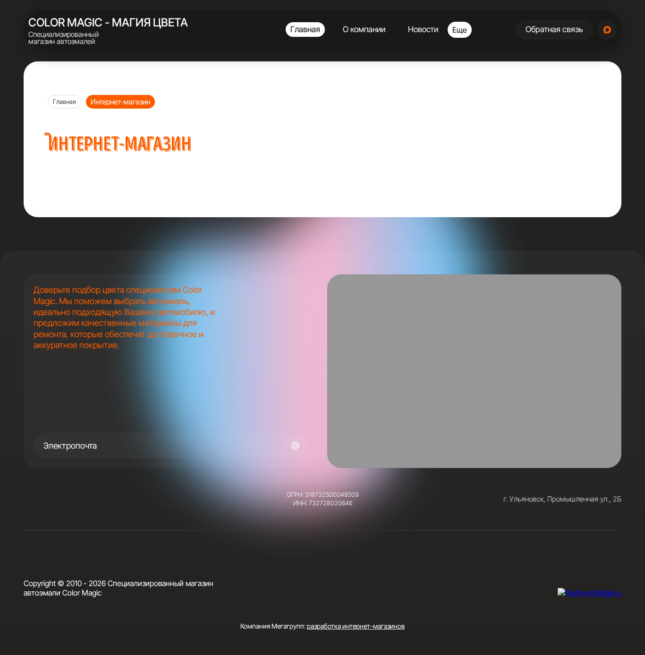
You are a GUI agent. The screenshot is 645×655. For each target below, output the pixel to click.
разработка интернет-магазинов (356, 626)
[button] (554, 29)
